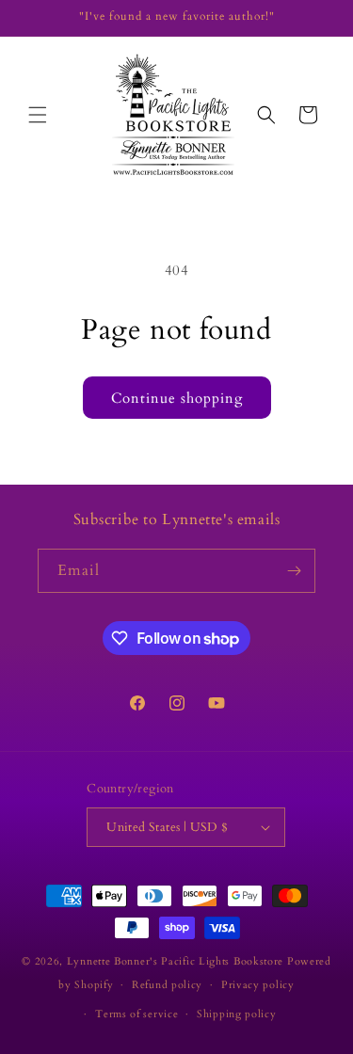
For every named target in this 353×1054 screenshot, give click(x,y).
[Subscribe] (293, 571)
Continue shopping (177, 398)
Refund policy (167, 985)
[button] (37, 115)
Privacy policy (258, 985)
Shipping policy (237, 1014)
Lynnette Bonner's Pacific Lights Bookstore (175, 961)
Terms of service (136, 1014)
